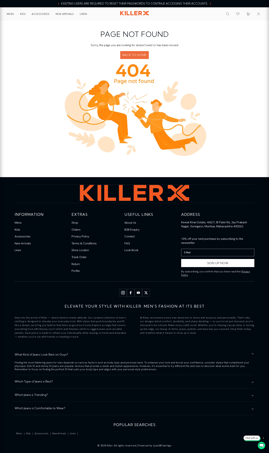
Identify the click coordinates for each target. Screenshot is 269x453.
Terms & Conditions (84, 243)
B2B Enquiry (131, 230)
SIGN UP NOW (218, 263)
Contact (129, 236)
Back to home (134, 55)
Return (76, 264)
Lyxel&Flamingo (162, 445)
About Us (130, 223)
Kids (23, 14)
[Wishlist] (238, 14)
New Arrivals (65, 14)
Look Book (131, 250)
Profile (76, 271)
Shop (75, 223)
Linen (83, 14)
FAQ (127, 243)
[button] (248, 14)
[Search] (227, 14)
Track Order (79, 257)
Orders (76, 230)
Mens (10, 14)
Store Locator (80, 250)
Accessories (41, 14)
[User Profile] (258, 14)
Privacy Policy (80, 236)
